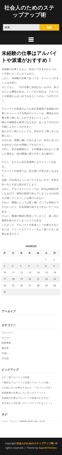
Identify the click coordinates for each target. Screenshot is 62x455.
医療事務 (6, 342)
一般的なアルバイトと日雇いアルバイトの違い (26, 382)
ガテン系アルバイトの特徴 (15, 377)
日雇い (5, 353)
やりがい (6, 337)
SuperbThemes (48, 447)
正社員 (5, 358)
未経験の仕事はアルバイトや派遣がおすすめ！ (26, 397)
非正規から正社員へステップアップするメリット (27, 403)
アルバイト (7, 332)
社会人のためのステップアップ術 (29, 11)
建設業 (5, 348)
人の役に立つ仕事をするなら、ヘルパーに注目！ (27, 387)
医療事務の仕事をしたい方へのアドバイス (24, 392)
